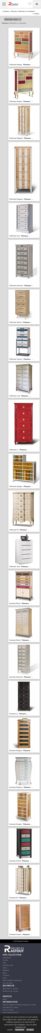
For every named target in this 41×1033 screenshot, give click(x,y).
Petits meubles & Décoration (12, 980)
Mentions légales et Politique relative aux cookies (19, 1004)
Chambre (6, 11)
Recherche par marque (10, 991)
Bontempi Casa (8, 965)
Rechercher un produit (10, 988)
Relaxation (6, 970)
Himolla (5, 960)
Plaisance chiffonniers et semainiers (23, 11)
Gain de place (8, 983)
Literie (5, 978)
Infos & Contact (8, 1010)
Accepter (30, 1030)
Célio (4, 962)
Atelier (5, 999)
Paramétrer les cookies (10, 1007)
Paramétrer (19, 1030)
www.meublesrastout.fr (10, 1012)
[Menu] (4, 4)
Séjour (5, 973)
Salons (5, 968)
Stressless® (7, 957)
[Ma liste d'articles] (30, 4)
